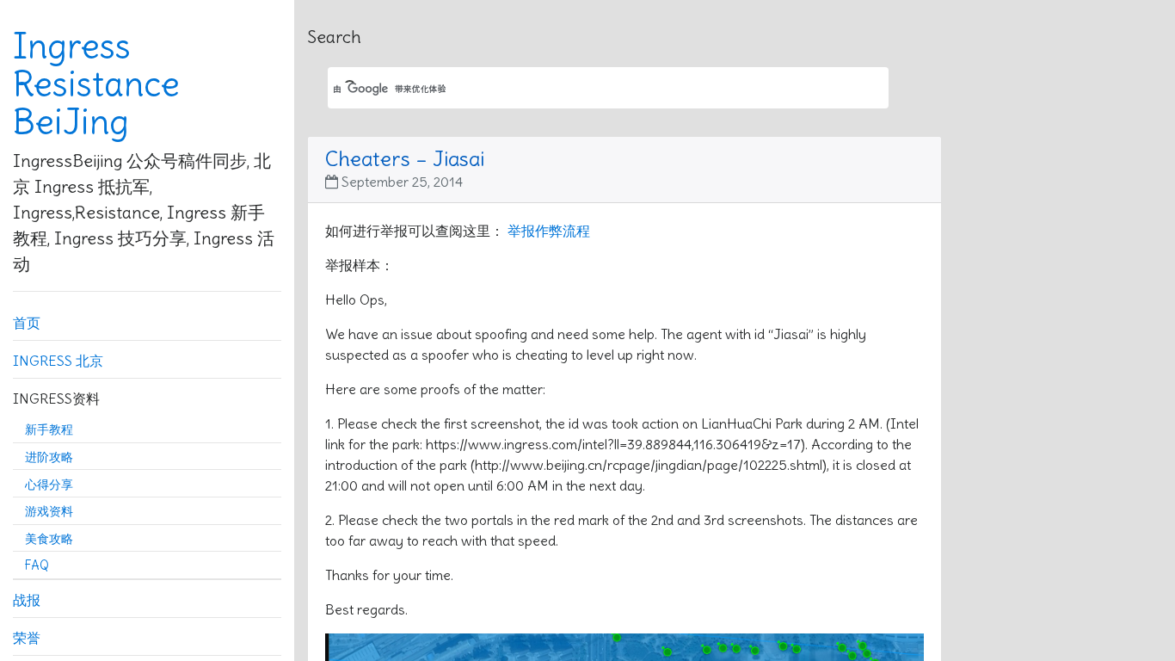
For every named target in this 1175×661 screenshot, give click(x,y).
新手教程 (49, 429)
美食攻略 (49, 539)
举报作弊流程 (549, 230)
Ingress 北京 (58, 360)
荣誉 (26, 637)
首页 (26, 322)
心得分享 (49, 484)
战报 (26, 599)
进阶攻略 (49, 457)
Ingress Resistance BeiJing (96, 84)
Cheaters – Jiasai (404, 158)
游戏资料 (49, 511)
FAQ (37, 565)
